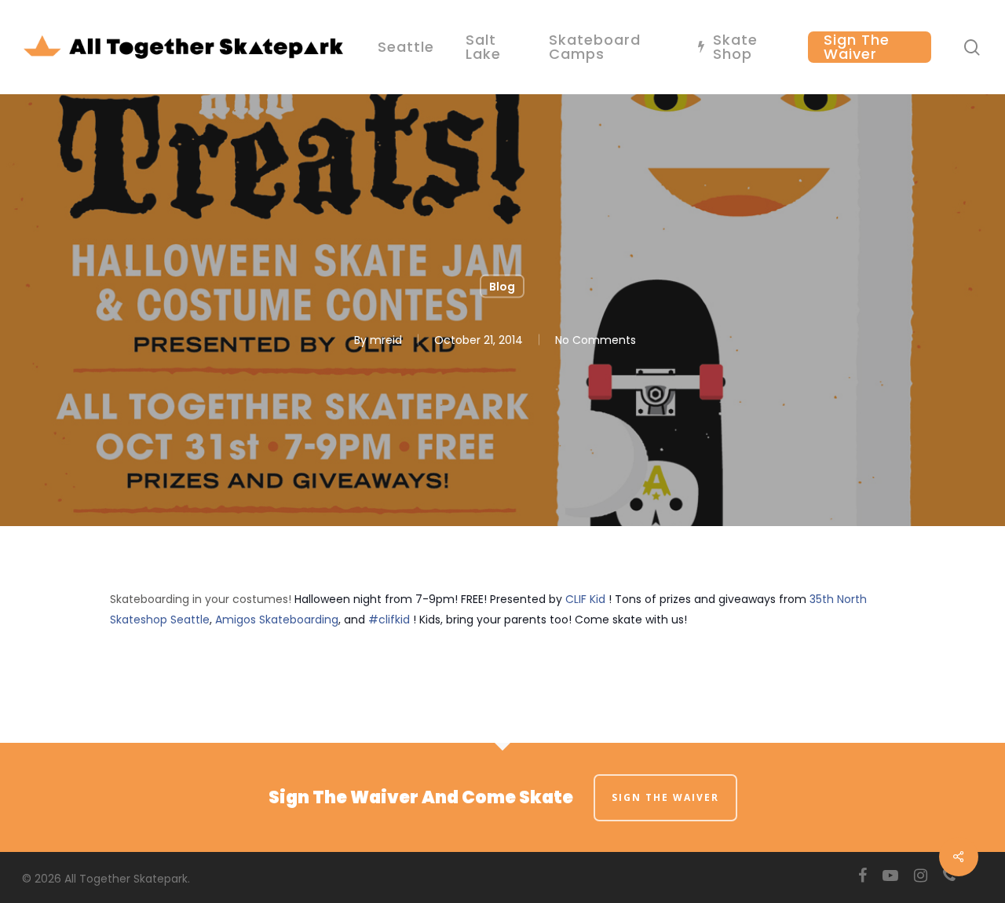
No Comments (595, 340)
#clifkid (389, 619)
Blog (502, 286)
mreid (386, 340)
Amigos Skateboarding (276, 619)
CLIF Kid (585, 599)
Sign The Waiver (665, 797)
